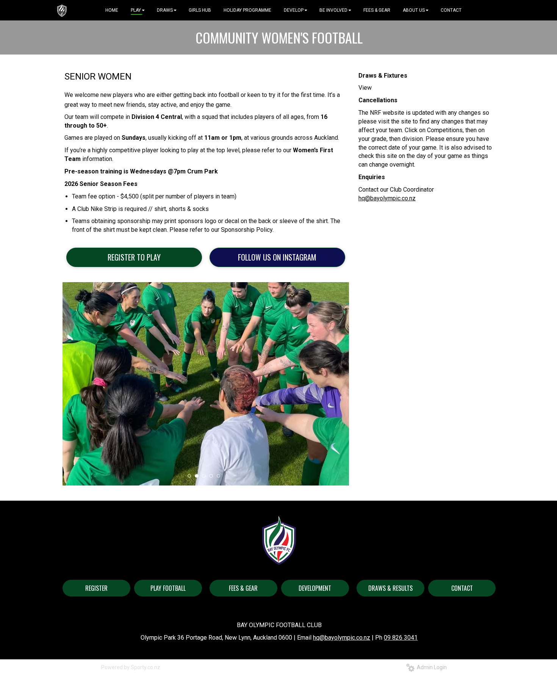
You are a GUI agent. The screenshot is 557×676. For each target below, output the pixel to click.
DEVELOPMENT (315, 588)
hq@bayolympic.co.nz (387, 198)
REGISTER (96, 588)
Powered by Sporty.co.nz (130, 667)
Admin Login (431, 667)
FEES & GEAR (243, 588)
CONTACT (462, 588)
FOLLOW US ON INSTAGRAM (277, 257)
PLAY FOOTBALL (168, 588)
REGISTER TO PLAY (134, 257)
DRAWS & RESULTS (390, 588)
